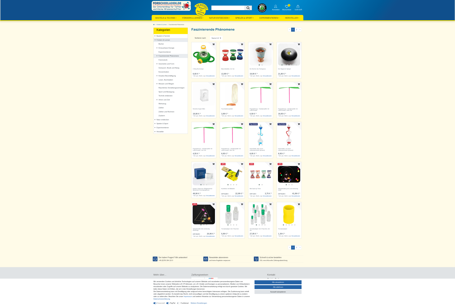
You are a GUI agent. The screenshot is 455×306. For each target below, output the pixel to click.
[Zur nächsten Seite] (300, 30)
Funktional (185, 303)
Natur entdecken (218, 18)
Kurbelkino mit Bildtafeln (228, 188)
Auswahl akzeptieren (278, 292)
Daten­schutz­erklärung (161, 299)
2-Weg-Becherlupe (198, 69)
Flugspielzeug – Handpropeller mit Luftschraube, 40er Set (231, 149)
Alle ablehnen (278, 287)
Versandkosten (210, 76)
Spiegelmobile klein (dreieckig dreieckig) (201, 229)
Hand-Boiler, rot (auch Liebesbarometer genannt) (285, 149)
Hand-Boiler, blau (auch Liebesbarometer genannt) (257, 149)
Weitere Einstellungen (199, 303)
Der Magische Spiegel (284, 69)
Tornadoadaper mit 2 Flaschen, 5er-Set (260, 229)
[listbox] (260, 54)
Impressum (188, 296)
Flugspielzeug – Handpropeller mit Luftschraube (259, 109)
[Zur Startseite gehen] (154, 24)
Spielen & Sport (243, 18)
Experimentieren (268, 18)
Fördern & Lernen (192, 18)
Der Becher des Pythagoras (258, 69)
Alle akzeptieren (278, 282)
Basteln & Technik (165, 18)
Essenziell (161, 303)
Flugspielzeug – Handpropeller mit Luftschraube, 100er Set (288, 109)
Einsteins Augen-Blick (199, 109)
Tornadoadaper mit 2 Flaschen (230, 229)
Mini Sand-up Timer (255, 188)
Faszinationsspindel (227, 109)
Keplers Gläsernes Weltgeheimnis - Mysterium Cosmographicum (203, 189)
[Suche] (248, 8)
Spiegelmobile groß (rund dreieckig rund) (288, 189)
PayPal (172, 303)
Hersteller (291, 18)
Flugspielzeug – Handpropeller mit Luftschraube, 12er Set (202, 149)
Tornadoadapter (282, 229)
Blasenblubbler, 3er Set (227, 69)
